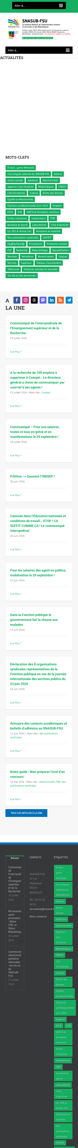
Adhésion (33, 180)
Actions (58, 174)
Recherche (21, 250)
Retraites (12, 256)
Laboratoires (39, 224)
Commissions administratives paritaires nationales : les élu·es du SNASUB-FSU (14, 963)
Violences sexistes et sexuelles (41, 269)
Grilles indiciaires (17, 218)
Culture (34, 193)
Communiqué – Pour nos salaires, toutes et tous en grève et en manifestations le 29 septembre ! (35, 432)
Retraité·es (27, 256)
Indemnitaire (38, 218)
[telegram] (69, 300)
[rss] (60, 300)
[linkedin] (51, 300)
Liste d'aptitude (59, 224)
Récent (15, 858)
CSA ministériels (16, 193)
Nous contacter (38, 916)
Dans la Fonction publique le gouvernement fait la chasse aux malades (34, 619)
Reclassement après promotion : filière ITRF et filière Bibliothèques (14, 921)
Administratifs (50, 180)
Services (11, 262)
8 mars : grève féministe (20, 167)
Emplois (57, 205)
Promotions (35, 243)
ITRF (52, 218)
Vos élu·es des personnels (21, 275)
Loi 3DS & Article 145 (19, 231)
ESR (20, 212)
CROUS (62, 186)
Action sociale (15, 180)
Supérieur (26, 262)
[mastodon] (43, 300)
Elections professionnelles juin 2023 (27, 205)
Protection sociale (57, 243)
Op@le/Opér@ (15, 243)
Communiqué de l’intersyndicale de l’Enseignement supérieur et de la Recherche (36, 328)
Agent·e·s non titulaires (20, 186)
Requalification (60, 250)
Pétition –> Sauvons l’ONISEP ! (32, 476)
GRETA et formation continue (43, 212)
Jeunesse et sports (17, 224)
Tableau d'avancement (48, 262)
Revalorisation (46, 256)
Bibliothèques (46, 186)
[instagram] (25, 300)
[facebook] (16, 300)
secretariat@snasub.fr (42, 909)
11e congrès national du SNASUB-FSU (28, 174)
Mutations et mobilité (48, 231)
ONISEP (47, 237)
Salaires (63, 256)
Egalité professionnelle (20, 199)
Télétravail (13, 269)
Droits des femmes (53, 193)
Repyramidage (40, 250)
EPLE (10, 212)
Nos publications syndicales (22, 237)
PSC (9, 250)
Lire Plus (15, 351)
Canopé (46, 392)
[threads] (34, 300)
